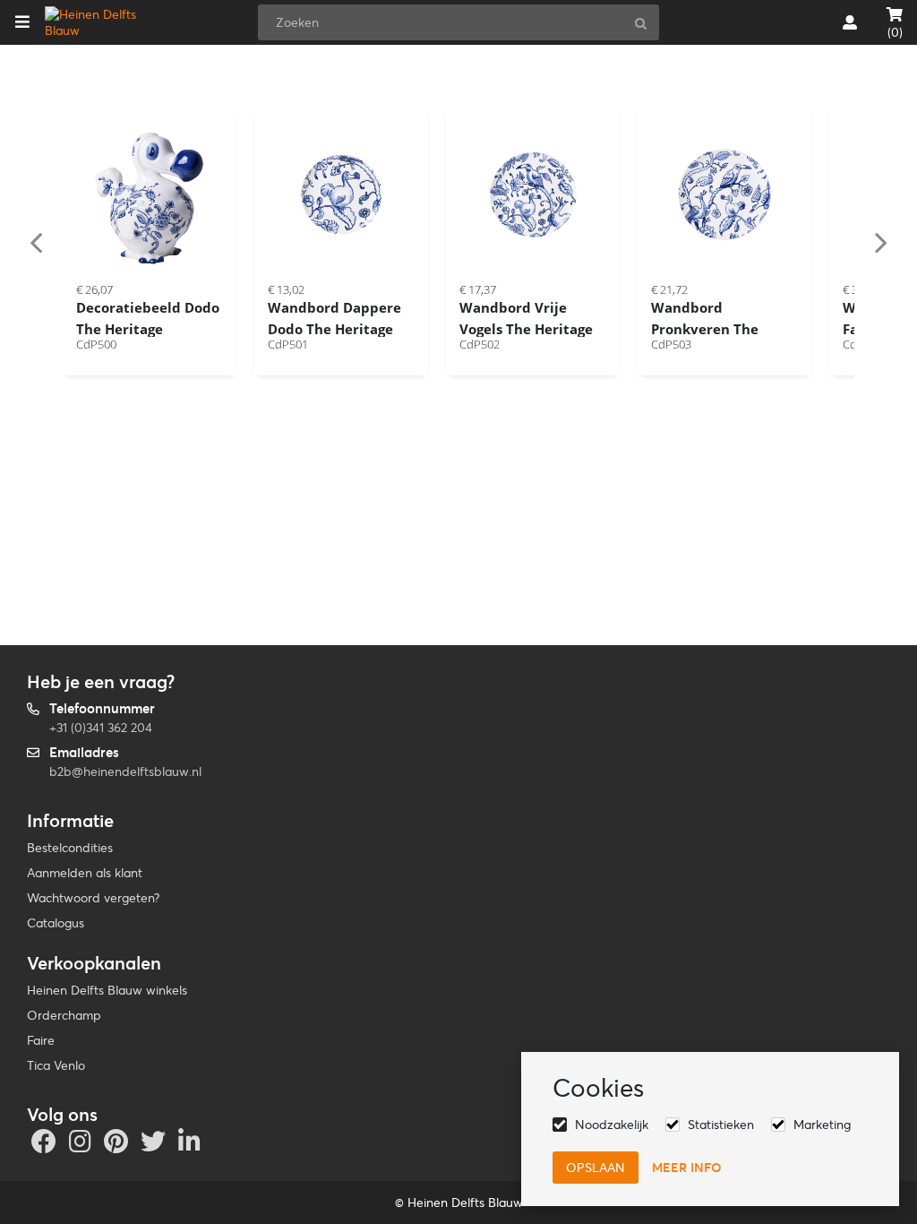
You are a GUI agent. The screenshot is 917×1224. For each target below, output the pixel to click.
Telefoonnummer (102, 708)
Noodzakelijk (611, 1124)
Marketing (822, 1124)
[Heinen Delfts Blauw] (102, 22)
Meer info (687, 1167)
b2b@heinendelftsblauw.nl (125, 771)
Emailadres (84, 752)
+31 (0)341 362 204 (100, 728)
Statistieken (721, 1124)
